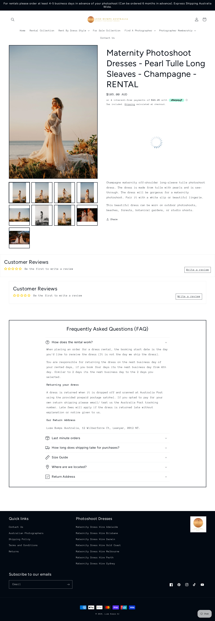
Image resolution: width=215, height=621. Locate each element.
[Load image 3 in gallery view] (64, 192)
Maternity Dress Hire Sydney (95, 563)
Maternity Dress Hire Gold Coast (98, 545)
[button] (13, 19)
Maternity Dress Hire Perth (95, 557)
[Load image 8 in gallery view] (87, 215)
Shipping (130, 104)
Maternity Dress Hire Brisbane (97, 533)
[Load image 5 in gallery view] (19, 215)
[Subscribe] (68, 584)
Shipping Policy (20, 539)
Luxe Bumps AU (112, 614)
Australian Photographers (26, 533)
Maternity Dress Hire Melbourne (97, 551)
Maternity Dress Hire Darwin (95, 539)
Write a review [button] (197, 269)
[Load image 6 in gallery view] (41, 215)
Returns (14, 551)
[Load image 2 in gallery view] (41, 192)
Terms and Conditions (23, 545)
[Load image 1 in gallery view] (19, 192)
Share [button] (114, 219)
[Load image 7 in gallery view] (64, 215)
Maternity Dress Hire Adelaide (97, 527)
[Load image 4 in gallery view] (87, 192)
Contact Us (16, 527)
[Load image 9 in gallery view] (19, 238)
